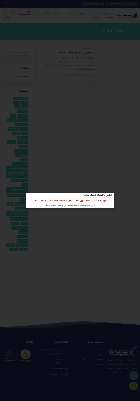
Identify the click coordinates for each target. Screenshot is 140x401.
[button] (30, 196)
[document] (70, 200)
